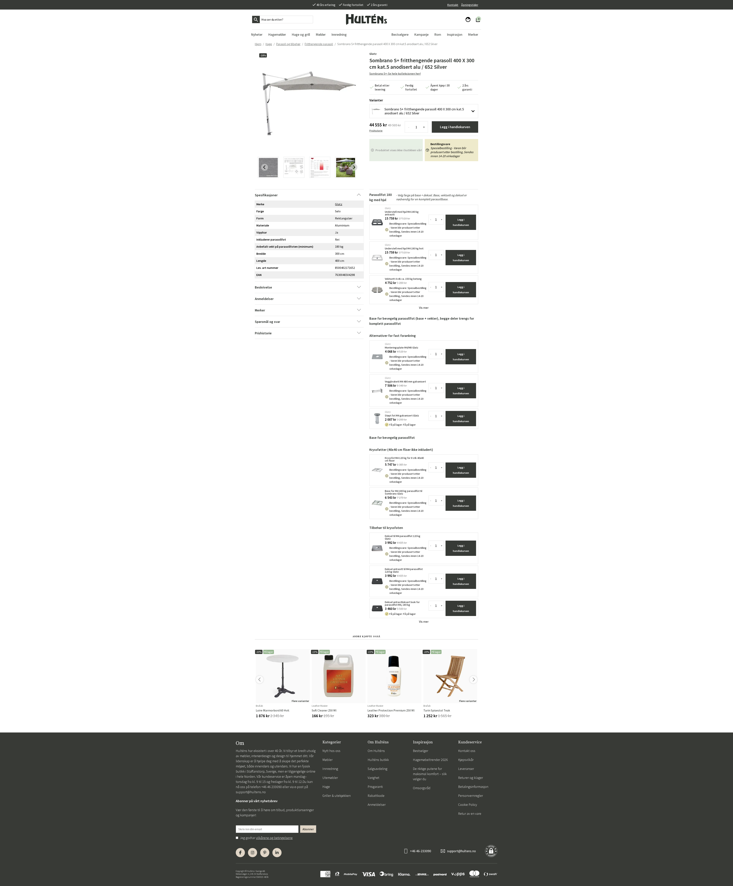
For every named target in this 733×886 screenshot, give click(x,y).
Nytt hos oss (331, 751)
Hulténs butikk (378, 759)
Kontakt (452, 5)
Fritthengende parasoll (319, 44)
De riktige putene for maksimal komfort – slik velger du (430, 773)
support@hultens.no (251, 792)
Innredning (330, 768)
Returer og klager (470, 777)
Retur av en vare (469, 813)
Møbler (327, 759)
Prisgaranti (375, 786)
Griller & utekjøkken (336, 795)
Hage (269, 44)
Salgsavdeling (377, 768)
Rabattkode (376, 795)
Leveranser (466, 768)
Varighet (373, 777)
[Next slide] (353, 167)
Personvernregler (470, 795)
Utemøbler (330, 777)
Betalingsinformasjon (473, 786)
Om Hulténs (376, 751)
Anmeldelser (377, 804)
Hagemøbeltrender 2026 (430, 759)
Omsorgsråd (421, 788)
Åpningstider (469, 5)
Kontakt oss (466, 751)
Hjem (258, 44)
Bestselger (420, 751)
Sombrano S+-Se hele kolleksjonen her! (395, 73)
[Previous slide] (264, 167)
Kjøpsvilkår (466, 759)
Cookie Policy (467, 804)
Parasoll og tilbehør (288, 44)
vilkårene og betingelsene (274, 838)
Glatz (373, 54)
